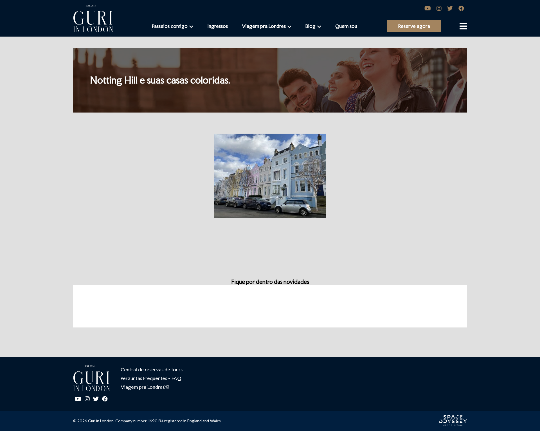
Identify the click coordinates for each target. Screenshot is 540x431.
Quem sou (346, 26)
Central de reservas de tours (152, 369)
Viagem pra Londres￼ (145, 387)
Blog (310, 26)
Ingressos (217, 26)
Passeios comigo (170, 26)
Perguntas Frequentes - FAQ (151, 378)
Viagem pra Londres (264, 26)
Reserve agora (414, 26)
